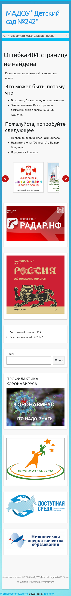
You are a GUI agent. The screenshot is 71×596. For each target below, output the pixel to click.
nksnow (49, 593)
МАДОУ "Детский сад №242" (33, 17)
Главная (32, 152)
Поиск (10, 353)
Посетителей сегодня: (23, 332)
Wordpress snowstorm (14, 593)
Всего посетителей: (21, 337)
